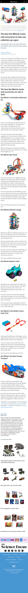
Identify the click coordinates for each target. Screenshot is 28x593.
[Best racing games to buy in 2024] (14, 497)
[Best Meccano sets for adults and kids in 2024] (14, 520)
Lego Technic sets (6, 403)
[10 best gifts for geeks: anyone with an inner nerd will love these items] (14, 450)
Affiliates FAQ (21, 30)
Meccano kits (17, 403)
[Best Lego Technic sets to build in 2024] (14, 475)
